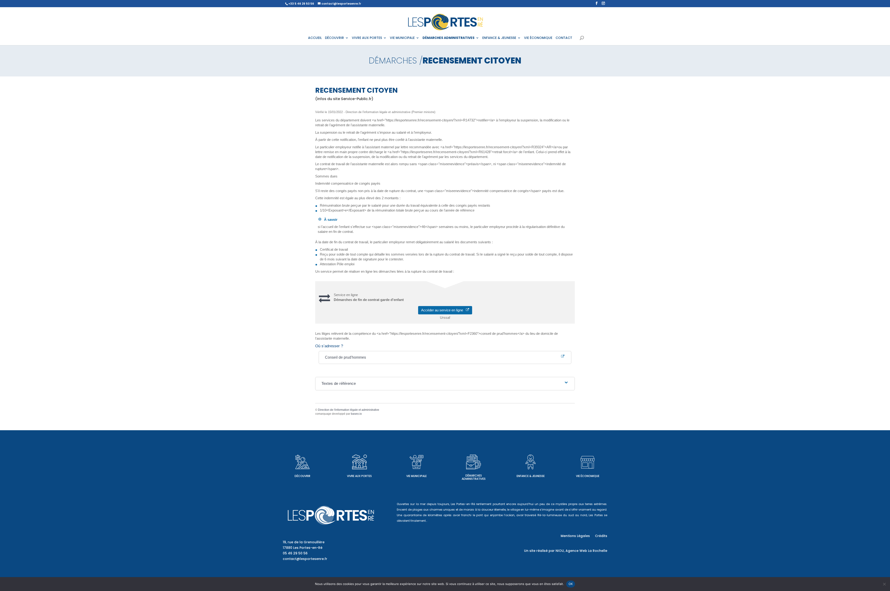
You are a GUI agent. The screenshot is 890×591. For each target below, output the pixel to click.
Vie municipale (416, 476)
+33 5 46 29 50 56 (301, 4)
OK (571, 584)
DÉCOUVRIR (334, 38)
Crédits (601, 536)
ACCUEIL (315, 38)
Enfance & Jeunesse (531, 476)
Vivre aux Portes (359, 476)
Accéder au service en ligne (443, 310)
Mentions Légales (575, 536)
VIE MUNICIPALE (402, 38)
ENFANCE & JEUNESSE (499, 38)
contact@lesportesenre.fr (305, 558)
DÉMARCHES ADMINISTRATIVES (448, 38)
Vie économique (587, 476)
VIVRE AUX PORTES (367, 38)
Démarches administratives (474, 477)
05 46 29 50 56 (295, 553)
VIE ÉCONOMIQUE (538, 38)
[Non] (884, 584)
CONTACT (564, 38)
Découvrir (302, 476)
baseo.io (356, 413)
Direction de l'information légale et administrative (348, 409)
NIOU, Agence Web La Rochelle (581, 550)
